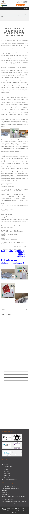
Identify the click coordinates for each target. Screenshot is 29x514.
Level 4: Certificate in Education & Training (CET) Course (15, 323)
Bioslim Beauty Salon (18, 231)
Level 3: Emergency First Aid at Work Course (15, 373)
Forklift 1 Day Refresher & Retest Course (14, 414)
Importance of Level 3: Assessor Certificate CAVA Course (14, 501)
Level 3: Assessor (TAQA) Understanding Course (14, 342)
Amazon (15, 239)
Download (4, 508)
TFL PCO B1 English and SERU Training (14, 408)
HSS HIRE (16, 234)
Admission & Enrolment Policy (8, 503)
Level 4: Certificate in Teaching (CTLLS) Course (14, 335)
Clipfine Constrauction (18, 237)
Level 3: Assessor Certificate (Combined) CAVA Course (16, 355)
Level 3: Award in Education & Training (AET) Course (7, 190)
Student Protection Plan (7, 505)
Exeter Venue (5, 490)
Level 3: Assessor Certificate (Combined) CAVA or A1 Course (7, 202)
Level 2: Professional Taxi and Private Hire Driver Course (15, 404)
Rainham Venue (5, 494)
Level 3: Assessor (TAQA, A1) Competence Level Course (21, 197)
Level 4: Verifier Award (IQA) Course (13, 359)
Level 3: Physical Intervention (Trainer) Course (7, 209)
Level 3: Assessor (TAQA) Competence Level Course (15, 351)
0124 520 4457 (7, 473)
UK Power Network (5, 230)
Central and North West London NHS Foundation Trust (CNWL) (21, 245)
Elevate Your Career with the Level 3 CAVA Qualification (14, 496)
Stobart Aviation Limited (19, 242)
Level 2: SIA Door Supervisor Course (13, 395)
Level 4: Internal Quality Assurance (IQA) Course (21, 201)
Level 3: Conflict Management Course (14, 385)
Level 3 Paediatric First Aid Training (13, 379)
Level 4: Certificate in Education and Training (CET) (21, 190)
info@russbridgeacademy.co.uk (11, 479)
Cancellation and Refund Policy (20, 508)
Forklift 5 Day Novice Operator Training (14, 420)
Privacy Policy (4, 509)
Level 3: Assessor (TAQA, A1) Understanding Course (21, 193)
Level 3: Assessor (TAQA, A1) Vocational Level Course (7, 197)
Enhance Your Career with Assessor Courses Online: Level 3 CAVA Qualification (13, 498)
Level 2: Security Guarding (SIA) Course (14, 401)
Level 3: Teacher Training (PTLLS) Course (15, 331)
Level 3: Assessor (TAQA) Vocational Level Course (15, 346)
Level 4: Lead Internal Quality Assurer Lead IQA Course (16, 363)
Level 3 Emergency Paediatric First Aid (14, 376)
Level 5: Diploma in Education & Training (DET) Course (16, 327)
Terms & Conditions (10, 508)
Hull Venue (4, 492)
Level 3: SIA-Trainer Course (7, 205)
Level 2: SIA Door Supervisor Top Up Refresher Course (16, 391)
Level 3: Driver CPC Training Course (13, 411)
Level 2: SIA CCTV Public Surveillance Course (16, 398)
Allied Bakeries (4, 245)
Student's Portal (21, 5)
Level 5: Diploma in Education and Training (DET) (7, 193)
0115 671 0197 (7, 475)
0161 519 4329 (7, 477)
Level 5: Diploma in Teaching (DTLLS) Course (16, 338)
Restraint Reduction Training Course (13, 367)
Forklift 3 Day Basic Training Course (13, 417)
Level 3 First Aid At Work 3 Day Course (14, 370)
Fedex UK (16, 230)
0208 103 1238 (7, 471)
